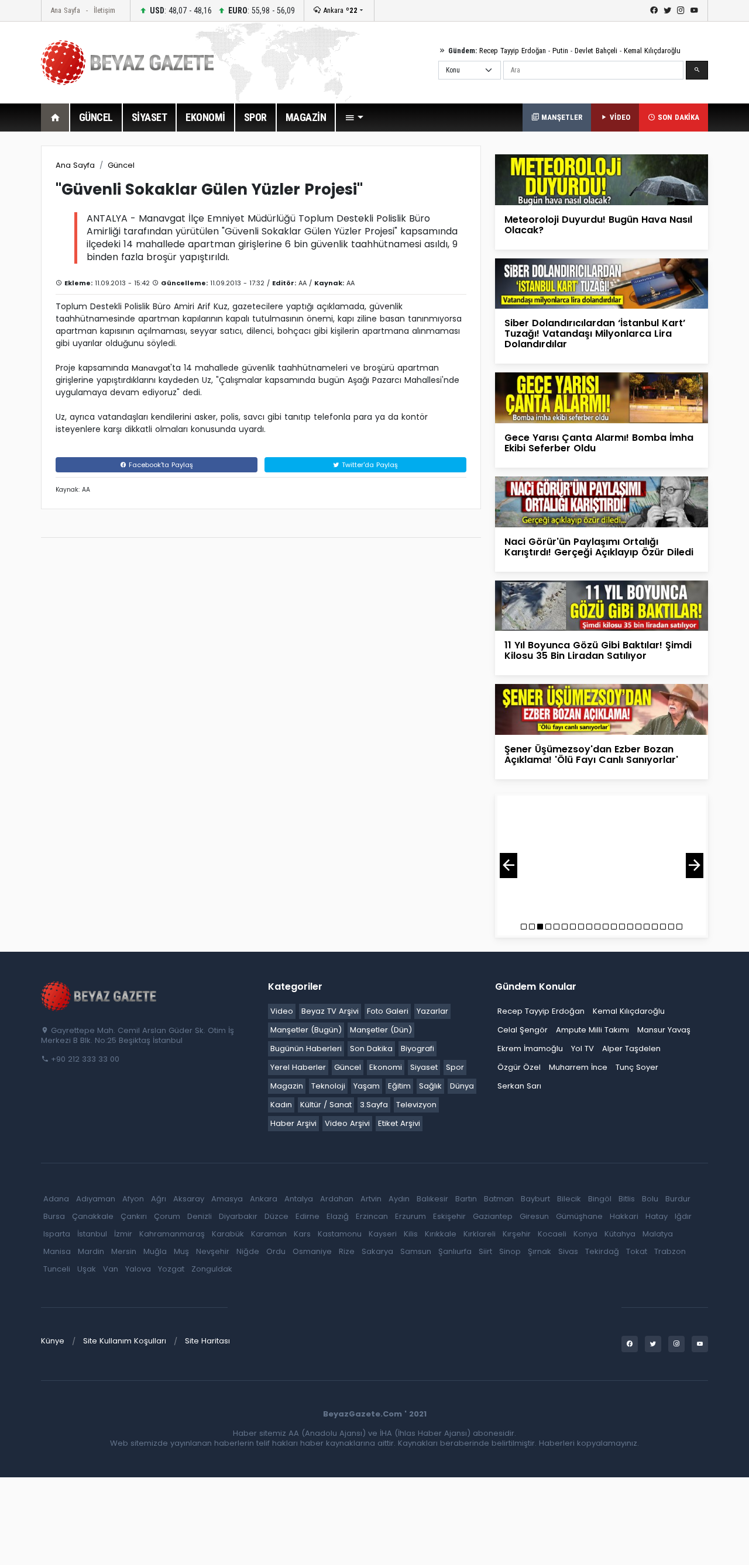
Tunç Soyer (637, 1067)
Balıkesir (432, 1198)
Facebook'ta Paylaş (159, 464)
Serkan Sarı (519, 1085)
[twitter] (667, 10)
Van (110, 1268)
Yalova (138, 1268)
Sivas (568, 1251)
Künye (52, 1340)
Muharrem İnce (578, 1067)
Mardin (91, 1251)
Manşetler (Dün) (381, 1029)
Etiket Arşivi (399, 1123)
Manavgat (151, 368)
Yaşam (366, 1085)
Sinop (510, 1251)
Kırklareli (479, 1233)
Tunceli (56, 1268)
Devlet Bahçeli (596, 50)
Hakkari (624, 1216)
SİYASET (149, 117)
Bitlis (627, 1198)
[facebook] (654, 10)
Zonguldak (211, 1268)
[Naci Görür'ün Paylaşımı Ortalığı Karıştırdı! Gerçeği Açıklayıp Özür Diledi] (601, 501)
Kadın (281, 1104)
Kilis (411, 1233)
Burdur (677, 1198)
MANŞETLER (560, 117)
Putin (560, 50)
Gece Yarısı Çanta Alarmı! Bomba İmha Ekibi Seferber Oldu (598, 443)
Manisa (57, 1251)
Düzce (276, 1216)
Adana (56, 1198)
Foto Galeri (387, 1011)
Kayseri (383, 1233)
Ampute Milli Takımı (592, 1029)
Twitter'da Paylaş (368, 464)
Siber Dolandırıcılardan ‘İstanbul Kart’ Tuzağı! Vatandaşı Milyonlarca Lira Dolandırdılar (594, 333)
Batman (499, 1198)
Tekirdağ (602, 1251)
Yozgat (171, 1268)
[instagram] (680, 10)
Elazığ (338, 1216)
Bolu (650, 1198)
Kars (302, 1233)
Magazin (286, 1085)
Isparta (56, 1233)
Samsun (415, 1251)
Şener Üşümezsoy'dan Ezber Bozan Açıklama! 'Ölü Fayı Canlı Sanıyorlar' (591, 754)
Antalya (298, 1198)
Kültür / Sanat (326, 1104)
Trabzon (670, 1251)
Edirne (307, 1216)
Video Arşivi (347, 1123)
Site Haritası (207, 1340)
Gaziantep (493, 1216)
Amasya (227, 1198)
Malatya (658, 1233)
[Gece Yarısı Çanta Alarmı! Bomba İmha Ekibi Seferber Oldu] (601, 397)
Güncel (121, 165)
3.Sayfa (374, 1104)
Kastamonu (340, 1233)
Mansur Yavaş (663, 1029)
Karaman (269, 1233)
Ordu (276, 1251)
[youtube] (694, 10)
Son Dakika (371, 1048)
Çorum (167, 1216)
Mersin (123, 1251)
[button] (354, 117)
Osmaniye (312, 1251)
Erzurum (410, 1216)
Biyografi (417, 1048)
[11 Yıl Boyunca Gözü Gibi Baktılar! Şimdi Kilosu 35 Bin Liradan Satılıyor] (601, 604)
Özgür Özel (519, 1067)
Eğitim (399, 1085)
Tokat (636, 1251)
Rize (347, 1251)
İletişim (104, 10)
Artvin (371, 1198)
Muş (181, 1251)
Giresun (534, 1216)
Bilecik (569, 1198)
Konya (585, 1233)
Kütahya (619, 1233)
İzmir (123, 1233)
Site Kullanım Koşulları (124, 1340)
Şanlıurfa (455, 1251)
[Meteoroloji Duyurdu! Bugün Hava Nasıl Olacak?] (601, 179)
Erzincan (372, 1216)
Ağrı (158, 1198)
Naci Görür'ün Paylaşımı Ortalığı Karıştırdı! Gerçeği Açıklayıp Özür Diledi (598, 547)
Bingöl (599, 1198)
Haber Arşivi (293, 1123)
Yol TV (582, 1048)
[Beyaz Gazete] (99, 995)
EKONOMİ (205, 117)
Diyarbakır (238, 1216)
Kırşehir (517, 1233)
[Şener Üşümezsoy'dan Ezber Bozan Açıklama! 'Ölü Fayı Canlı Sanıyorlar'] (601, 708)
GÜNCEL (96, 117)
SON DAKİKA (677, 117)
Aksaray (188, 1198)
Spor (455, 1067)
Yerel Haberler (298, 1067)
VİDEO (618, 117)
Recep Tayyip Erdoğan (512, 50)
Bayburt (535, 1198)
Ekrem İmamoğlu (530, 1048)
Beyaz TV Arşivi (330, 1011)
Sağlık (430, 1085)
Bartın (466, 1198)
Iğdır (683, 1216)
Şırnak (539, 1251)
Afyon (133, 1198)
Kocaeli (552, 1233)
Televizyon (416, 1104)
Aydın (399, 1198)
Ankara (339, 10)
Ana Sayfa (65, 10)
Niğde (247, 1251)
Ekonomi (385, 1067)
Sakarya (377, 1251)
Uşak (86, 1268)
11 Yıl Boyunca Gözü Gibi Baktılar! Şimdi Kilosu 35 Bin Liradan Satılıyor (598, 650)
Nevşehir (212, 1251)
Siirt (485, 1251)
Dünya (462, 1085)
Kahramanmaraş (172, 1233)
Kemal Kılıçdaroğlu (652, 50)
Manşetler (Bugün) (306, 1029)
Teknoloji (328, 1085)
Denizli (199, 1216)
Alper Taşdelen (631, 1048)
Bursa (54, 1216)
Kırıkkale (440, 1233)
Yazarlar (432, 1011)
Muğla (155, 1251)
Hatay (656, 1216)
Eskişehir (449, 1216)
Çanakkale (93, 1216)
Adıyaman (95, 1198)
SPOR (255, 117)
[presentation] (508, 865)
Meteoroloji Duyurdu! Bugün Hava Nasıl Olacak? (598, 225)
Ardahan (336, 1198)
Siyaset (424, 1067)
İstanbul (92, 1233)
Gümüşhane (579, 1216)
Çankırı (134, 1216)
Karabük (228, 1233)
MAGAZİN (306, 117)
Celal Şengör (522, 1029)
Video (281, 1011)
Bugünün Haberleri (306, 1048)
